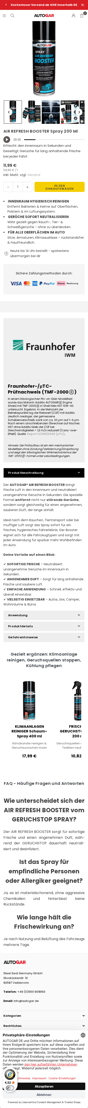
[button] (82, 15)
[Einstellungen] (73, 15)
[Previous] (9, 112)
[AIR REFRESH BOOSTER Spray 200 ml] (13, 112)
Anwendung (18, 615)
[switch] (10, 1088)
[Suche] (12, 15)
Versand (33, 175)
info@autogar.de (26, 1001)
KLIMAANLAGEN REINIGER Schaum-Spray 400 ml (29, 731)
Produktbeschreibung (26, 473)
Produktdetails (20, 626)
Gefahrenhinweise (23, 637)
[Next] (79, 112)
